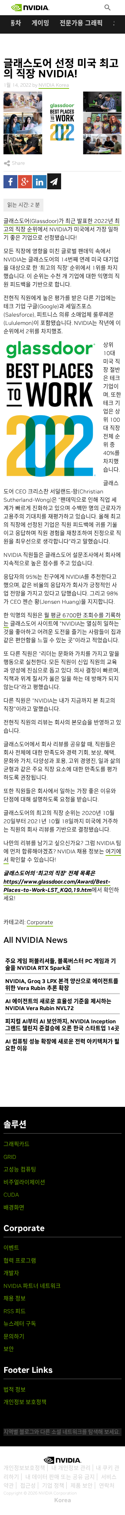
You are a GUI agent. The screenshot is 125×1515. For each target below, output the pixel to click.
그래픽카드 (16, 1143)
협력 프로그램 (19, 1260)
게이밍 (40, 23)
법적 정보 (14, 1389)
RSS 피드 (14, 1311)
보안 (8, 1348)
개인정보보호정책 (24, 1467)
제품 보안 (81, 1485)
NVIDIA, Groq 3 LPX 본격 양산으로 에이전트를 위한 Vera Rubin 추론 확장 (61, 984)
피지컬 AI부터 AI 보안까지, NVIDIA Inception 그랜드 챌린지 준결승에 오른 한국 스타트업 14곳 (62, 1025)
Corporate (40, 922)
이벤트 (11, 1247)
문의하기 (13, 1336)
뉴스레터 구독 (19, 1323)
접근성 (28, 1485)
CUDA (11, 1194)
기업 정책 (53, 1485)
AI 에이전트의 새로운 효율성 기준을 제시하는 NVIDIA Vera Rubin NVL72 (58, 1005)
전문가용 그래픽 (81, 23)
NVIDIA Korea (54, 85)
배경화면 (13, 1207)
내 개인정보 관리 (71, 1467)
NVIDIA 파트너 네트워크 (32, 1285)
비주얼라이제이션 (24, 1182)
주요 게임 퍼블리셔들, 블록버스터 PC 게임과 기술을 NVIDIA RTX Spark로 (60, 964)
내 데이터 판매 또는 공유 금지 (60, 1476)
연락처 (107, 1485)
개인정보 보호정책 (25, 1401)
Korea (62, 1500)
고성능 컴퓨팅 (19, 1169)
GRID (9, 1156)
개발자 (11, 1272)
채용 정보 (14, 1298)
